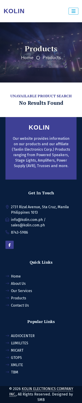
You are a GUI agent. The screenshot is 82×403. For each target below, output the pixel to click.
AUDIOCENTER (23, 336)
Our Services (21, 291)
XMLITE (17, 365)
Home (27, 58)
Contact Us (20, 305)
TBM (14, 372)
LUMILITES (19, 343)
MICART (17, 350)
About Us (18, 283)
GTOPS (16, 357)
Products (52, 58)
